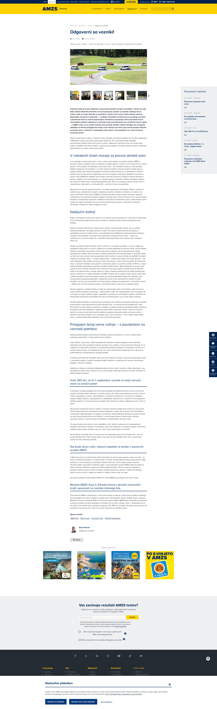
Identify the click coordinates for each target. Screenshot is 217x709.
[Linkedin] (97, 656)
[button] (172, 8)
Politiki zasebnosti (120, 626)
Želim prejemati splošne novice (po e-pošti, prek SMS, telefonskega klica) (102, 633)
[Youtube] (119, 656)
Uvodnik (47, 672)
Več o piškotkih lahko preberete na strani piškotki (123, 694)
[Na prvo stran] (49, 9)
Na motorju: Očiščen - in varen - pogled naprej (194, 145)
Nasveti (92, 674)
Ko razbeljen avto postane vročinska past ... (194, 117)
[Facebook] (75, 656)
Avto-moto (48, 674)
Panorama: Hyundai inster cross (194, 102)
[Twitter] (86, 656)
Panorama (116, 672)
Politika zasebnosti (142, 674)
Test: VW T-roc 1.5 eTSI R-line (196, 131)
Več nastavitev (106, 702)
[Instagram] (108, 656)
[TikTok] (130, 656)
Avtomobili (116, 668)
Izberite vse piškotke (55, 701)
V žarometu (47, 668)
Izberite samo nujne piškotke (83, 701)
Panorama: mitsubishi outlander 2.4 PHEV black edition (194, 161)
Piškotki (138, 672)
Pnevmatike (71, 672)
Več (185, 107)
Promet (90, 26)
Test (67, 668)
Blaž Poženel (84, 527)
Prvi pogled (117, 674)
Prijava (132, 617)
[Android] (141, 656)
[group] (74, 95)
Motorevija (73, 26)
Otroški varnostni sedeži (73, 675)
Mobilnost (82, 26)
